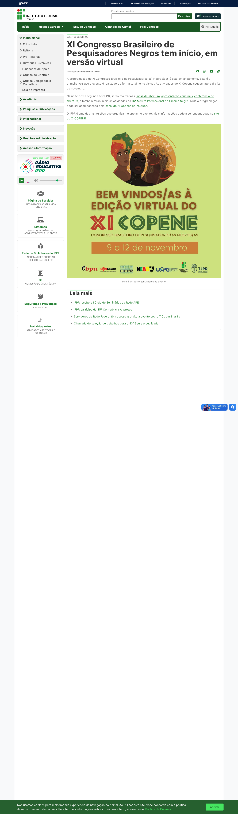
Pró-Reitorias (31, 56)
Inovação (29, 128)
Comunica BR (116, 3)
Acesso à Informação (37, 148)
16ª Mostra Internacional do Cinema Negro (160, 101)
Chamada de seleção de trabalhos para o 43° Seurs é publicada (116, 323)
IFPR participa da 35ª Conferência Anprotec (103, 309)
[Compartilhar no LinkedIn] (212, 71)
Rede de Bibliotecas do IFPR (41, 253)
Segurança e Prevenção (40, 303)
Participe (166, 3)
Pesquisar (184, 16)
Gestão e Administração (39, 138)
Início (25, 26)
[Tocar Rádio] (21, 180)
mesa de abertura (148, 96)
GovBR (23, 3)
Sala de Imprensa (33, 90)
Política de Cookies (158, 809)
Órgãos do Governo (208, 3)
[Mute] (36, 180)
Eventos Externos (77, 37)
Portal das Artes (41, 326)
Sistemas (40, 227)
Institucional (31, 38)
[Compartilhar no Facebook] (198, 71)
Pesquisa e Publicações (39, 109)
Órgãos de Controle (36, 75)
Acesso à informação (142, 3)
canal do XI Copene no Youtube (126, 106)
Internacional (32, 118)
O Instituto (30, 44)
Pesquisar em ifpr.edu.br (123, 11)
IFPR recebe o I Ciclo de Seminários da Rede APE (106, 302)
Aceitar (214, 807)
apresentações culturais (177, 96)
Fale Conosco (149, 26)
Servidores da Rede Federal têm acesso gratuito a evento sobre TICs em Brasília (127, 316)
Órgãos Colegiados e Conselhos (37, 82)
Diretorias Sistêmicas (37, 63)
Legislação (184, 3)
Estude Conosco (84, 26)
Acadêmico (30, 99)
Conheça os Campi (118, 26)
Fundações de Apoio (35, 69)
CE (41, 280)
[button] (219, 71)
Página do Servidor (40, 200)
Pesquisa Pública (210, 16)
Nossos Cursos (49, 26)
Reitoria (28, 50)
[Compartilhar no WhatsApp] (205, 71)
